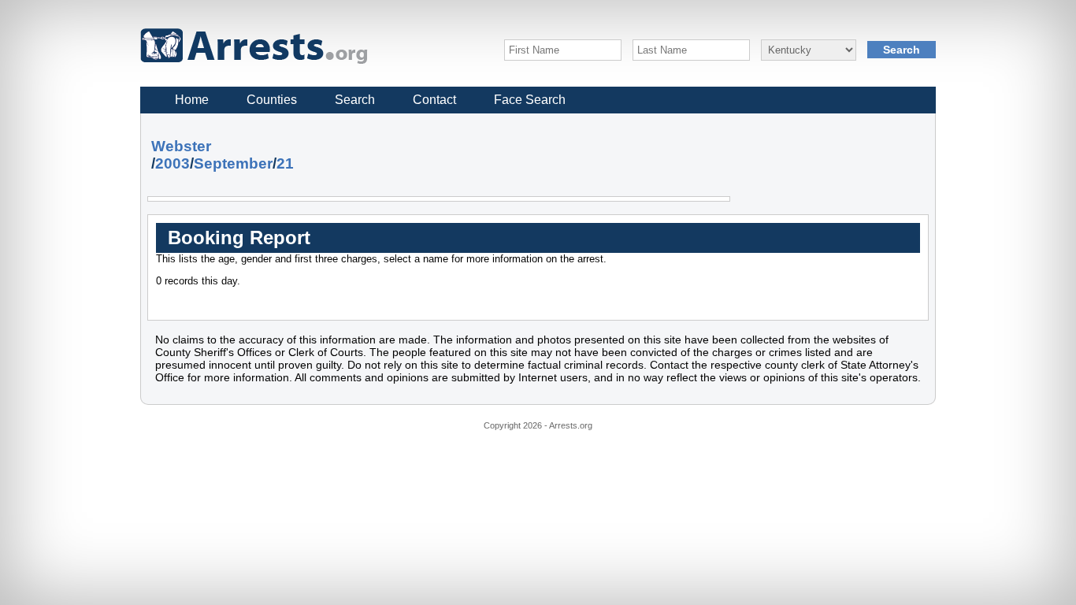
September (233, 163)
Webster (181, 146)
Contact (434, 99)
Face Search (530, 99)
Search (355, 99)
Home (192, 99)
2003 (172, 163)
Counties (272, 99)
